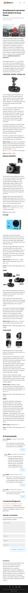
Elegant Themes (13, 589)
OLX (23, 261)
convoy (16, 61)
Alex (5, 18)
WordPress (14, 591)
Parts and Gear (20, 18)
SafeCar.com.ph (9, 150)
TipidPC (7, 263)
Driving (14, 18)
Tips (4, 19)
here (18, 259)
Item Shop (13, 149)
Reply (22, 449)
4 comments (9, 19)
